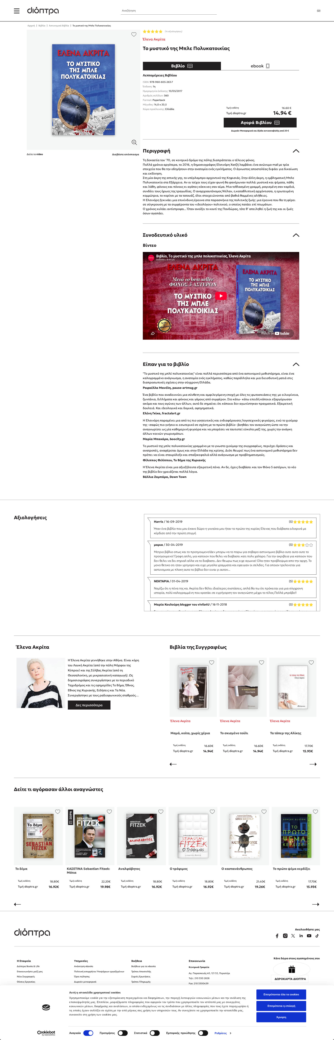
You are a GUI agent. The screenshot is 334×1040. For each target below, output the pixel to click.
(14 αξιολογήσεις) (173, 31)
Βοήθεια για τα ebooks (143, 966)
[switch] (123, 1033)
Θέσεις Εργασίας (26, 981)
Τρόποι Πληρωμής (140, 981)
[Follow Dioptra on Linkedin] (301, 935)
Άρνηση (281, 1017)
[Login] (312, 11)
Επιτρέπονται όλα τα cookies (281, 994)
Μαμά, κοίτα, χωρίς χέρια (190, 733)
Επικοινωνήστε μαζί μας (30, 971)
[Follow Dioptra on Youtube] (309, 935)
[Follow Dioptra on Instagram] (285, 935)
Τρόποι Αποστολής (141, 971)
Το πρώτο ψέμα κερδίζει (291, 869)
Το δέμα (21, 869)
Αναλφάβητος (129, 869)
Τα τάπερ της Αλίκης (285, 733)
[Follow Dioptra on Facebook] (277, 935)
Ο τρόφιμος (179, 869)
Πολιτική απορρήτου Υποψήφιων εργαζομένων (99, 971)
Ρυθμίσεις (221, 1033)
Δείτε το (35, 154)
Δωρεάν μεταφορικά (85, 981)
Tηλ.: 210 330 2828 (199, 978)
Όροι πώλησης (82, 976)
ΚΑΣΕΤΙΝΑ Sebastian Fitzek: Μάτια (88, 870)
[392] (83, 90)
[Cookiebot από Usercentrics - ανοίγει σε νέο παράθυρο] (46, 1033)
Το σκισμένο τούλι (234, 733)
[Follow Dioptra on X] (293, 935)
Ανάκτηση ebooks (83, 966)
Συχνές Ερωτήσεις (140, 976)
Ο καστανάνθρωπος (236, 869)
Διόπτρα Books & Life (28, 966)
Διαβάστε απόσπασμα (125, 154)
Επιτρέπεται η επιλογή (281, 1005)
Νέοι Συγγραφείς (26, 976)
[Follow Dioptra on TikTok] (317, 935)
